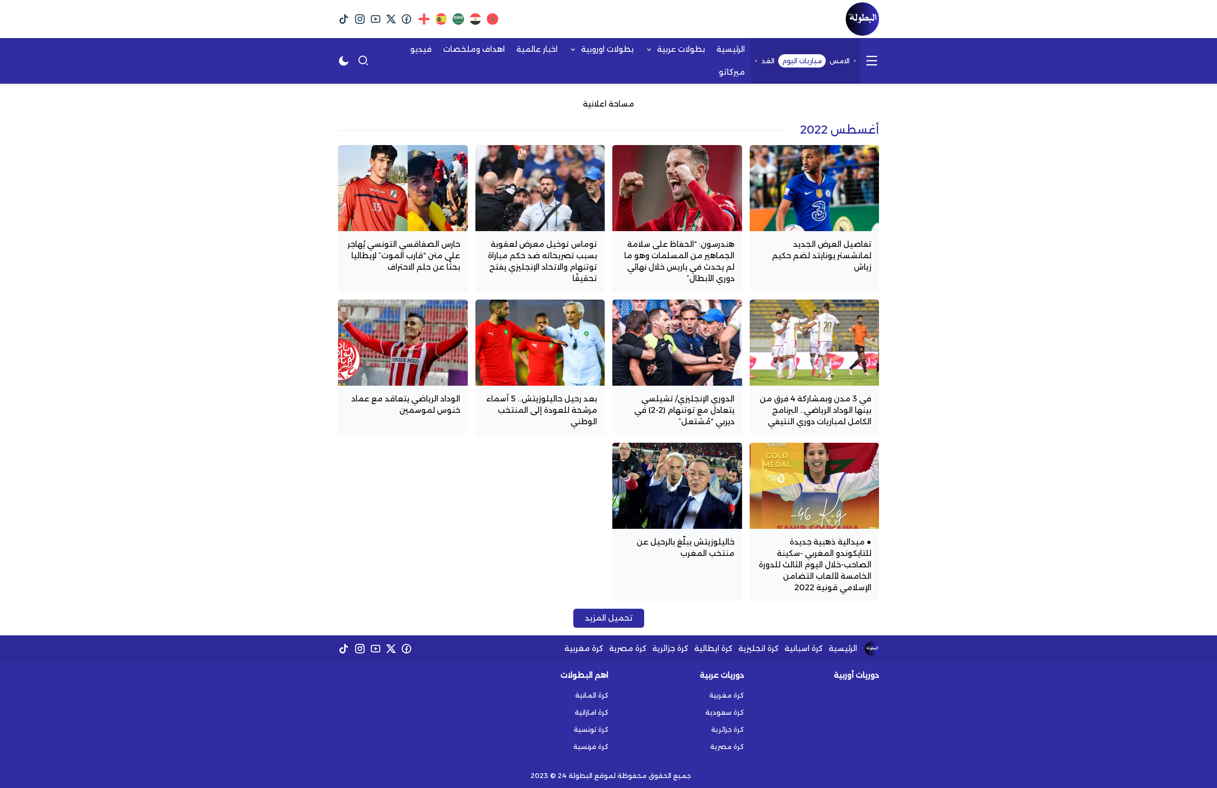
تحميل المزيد (609, 618)
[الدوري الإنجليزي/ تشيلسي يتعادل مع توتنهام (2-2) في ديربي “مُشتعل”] (677, 367)
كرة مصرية (628, 648)
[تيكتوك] (344, 19)
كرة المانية (591, 695)
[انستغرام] (360, 19)
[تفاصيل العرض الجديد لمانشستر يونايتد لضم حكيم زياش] (814, 218)
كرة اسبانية (803, 648)
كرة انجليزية (758, 648)
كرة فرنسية (590, 746)
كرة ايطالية (713, 648)
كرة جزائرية (670, 648)
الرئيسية (843, 648)
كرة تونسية (591, 729)
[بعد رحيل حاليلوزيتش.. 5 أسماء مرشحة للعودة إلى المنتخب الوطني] (540, 367)
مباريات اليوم (802, 61)
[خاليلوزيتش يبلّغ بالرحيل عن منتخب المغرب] (677, 522)
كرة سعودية (724, 712)
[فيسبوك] (407, 19)
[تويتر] (391, 19)
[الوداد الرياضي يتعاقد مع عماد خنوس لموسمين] (403, 367)
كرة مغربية (583, 648)
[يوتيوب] (375, 19)
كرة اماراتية (591, 712)
